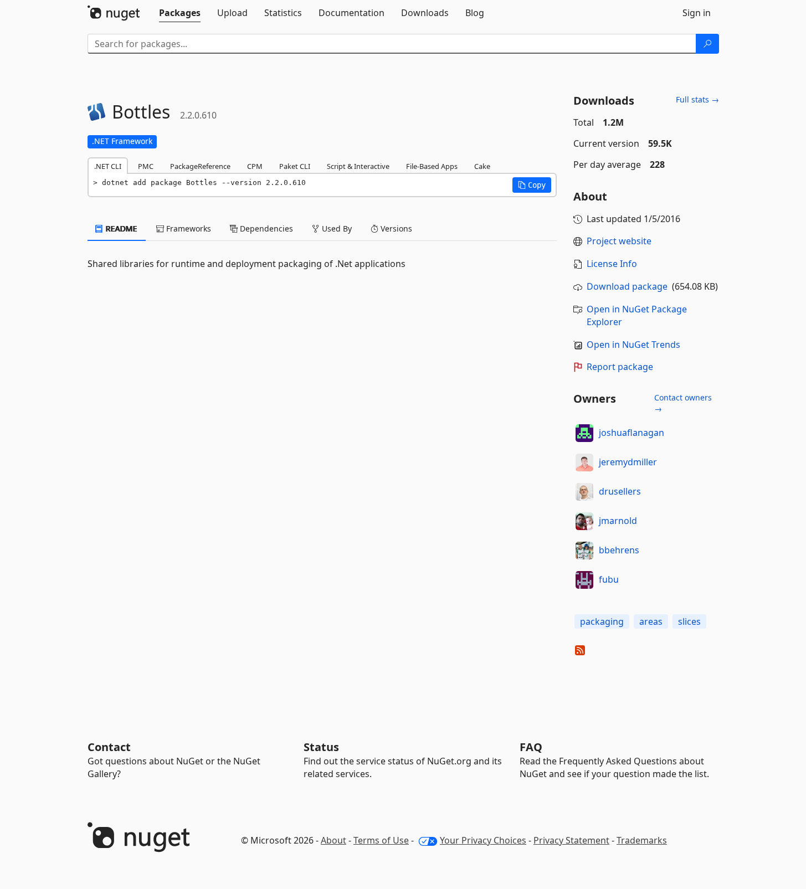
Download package (627, 286)
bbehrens (619, 550)
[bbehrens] (584, 551)
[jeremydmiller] (584, 462)
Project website (619, 241)
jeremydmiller (628, 462)
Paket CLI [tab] (294, 166)
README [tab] (120, 228)
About (333, 840)
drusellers (620, 491)
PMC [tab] (145, 166)
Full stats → (697, 99)
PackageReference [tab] (200, 166)
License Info (612, 264)
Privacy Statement (571, 840)
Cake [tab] (482, 166)
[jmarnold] (584, 521)
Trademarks (642, 840)
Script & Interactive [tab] (358, 166)
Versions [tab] (395, 228)
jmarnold (618, 521)
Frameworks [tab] (187, 228)
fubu (609, 579)
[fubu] (584, 580)
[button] (531, 185)
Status (321, 746)
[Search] (707, 44)
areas (651, 621)
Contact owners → (683, 403)
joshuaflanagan (631, 432)
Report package (620, 367)
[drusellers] (584, 492)
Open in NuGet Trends (633, 344)
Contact (109, 746)
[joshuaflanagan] (584, 433)
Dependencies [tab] (265, 228)
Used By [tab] (336, 228)
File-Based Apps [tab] (432, 166)
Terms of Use (381, 840)
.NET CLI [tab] (107, 166)
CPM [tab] (255, 166)
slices (689, 621)
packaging (602, 621)
